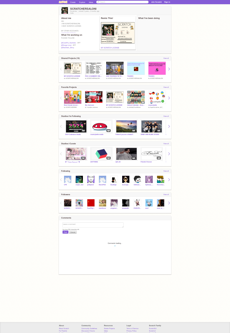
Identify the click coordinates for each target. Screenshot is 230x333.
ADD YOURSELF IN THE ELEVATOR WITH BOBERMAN (115, 76)
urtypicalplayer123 (114, 208)
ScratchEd (152, 328)
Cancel (72, 232)
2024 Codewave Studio (73, 134)
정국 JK (118, 162)
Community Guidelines (89, 328)
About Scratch (64, 328)
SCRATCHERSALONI (72, 78)
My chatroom (89, 105)
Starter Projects (109, 328)
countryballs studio (96, 134)
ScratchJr (152, 331)
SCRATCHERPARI (71, 107)
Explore (82, 2)
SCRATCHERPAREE (80, 208)
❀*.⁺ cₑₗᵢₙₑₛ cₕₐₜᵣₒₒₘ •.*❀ (72, 162)
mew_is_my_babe (161, 208)
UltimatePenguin (138, 185)
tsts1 (147, 208)
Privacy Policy (131, 331)
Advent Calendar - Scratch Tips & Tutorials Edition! (136, 105)
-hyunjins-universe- (92, 107)
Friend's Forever (146, 162)
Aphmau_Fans (149, 185)
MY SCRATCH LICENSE (110, 47)
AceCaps (125, 185)
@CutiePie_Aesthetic (68, 43)
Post (65, 232)
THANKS (130, 76)
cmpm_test (79, 185)
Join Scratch (156, 2)
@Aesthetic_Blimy (67, 47)
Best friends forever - (71, 105)
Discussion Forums (88, 331)
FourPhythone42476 (91, 208)
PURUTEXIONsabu (138, 208)
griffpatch (90, 185)
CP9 (65, 185)
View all (166, 58)
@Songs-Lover (66, 45)
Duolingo (113, 185)
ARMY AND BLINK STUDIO (150, 134)
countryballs (152, 105)
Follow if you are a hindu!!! (124, 134)
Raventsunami (161, 185)
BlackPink (102, 185)
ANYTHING (94, 162)
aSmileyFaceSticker (135, 107)
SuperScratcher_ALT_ (156, 107)
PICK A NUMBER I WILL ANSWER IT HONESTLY (94, 76)
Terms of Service (132, 328)
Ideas (91, 2)
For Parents (63, 331)
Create (72, 2)
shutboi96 (125, 208)
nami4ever (102, 208)
